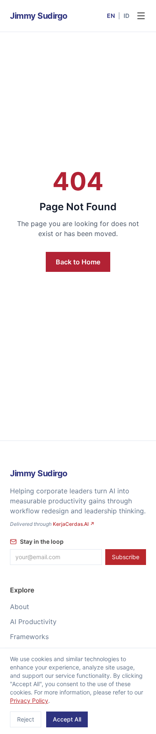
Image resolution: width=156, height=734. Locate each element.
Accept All (67, 719)
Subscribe (125, 556)
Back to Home (78, 262)
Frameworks (29, 636)
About (19, 606)
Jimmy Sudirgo (38, 16)
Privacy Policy (29, 700)
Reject (25, 719)
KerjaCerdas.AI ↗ (73, 524)
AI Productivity (33, 621)
